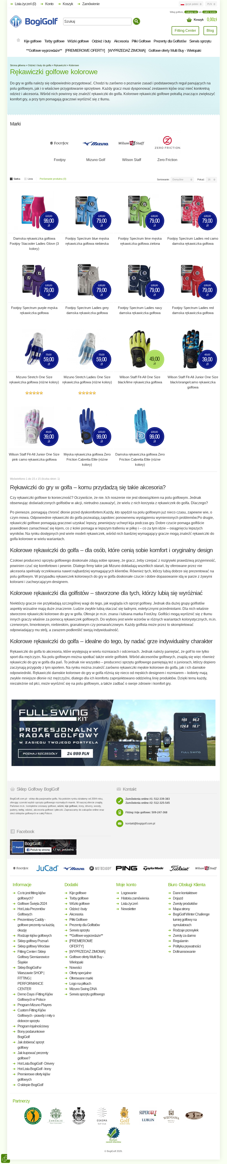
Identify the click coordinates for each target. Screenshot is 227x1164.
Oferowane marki (81, 978)
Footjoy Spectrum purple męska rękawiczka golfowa (34, 310)
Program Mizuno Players (34, 1005)
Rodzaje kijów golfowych (35, 935)
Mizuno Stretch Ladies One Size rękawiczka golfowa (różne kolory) (87, 379)
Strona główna (17, 65)
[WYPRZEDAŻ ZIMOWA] (126, 50)
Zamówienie (91, 4)
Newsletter (128, 909)
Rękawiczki (60, 65)
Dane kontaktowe (185, 893)
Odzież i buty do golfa (39, 65)
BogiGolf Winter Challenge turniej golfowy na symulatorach (191, 919)
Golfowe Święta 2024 (32, 903)
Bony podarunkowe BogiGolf (31, 1034)
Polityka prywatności (187, 946)
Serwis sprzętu (200, 41)
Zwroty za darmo (184, 935)
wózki (60, 806)
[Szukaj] (136, 21)
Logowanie (129, 893)
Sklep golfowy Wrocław (34, 946)
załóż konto (210, 12)
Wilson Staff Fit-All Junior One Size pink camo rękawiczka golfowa (34, 456)
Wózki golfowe (78, 41)
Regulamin (180, 941)
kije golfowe (71, 806)
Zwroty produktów (185, 903)
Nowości (75, 967)
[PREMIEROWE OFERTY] (85, 50)
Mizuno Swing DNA (83, 989)
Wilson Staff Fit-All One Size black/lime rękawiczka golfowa (140, 379)
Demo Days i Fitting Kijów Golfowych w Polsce (35, 996)
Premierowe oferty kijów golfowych (34, 1076)
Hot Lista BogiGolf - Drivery (36, 1063)
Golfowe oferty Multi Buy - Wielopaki (175, 50)
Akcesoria (121, 41)
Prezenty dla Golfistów (170, 41)
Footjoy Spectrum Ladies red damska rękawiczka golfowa (193, 310)
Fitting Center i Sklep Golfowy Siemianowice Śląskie (33, 957)
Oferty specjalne (80, 973)
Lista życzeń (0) (25, 4)
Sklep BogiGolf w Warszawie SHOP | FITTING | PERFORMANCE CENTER (31, 978)
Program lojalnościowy (33, 1026)
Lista (30, 178)
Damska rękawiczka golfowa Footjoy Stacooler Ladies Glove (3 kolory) (34, 244)
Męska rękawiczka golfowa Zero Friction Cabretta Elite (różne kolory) (87, 459)
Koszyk (68, 4)
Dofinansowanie (184, 951)
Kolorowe (74, 65)
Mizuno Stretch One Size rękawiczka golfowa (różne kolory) (34, 379)
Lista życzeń (129, 903)
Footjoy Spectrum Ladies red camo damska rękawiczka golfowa (192, 241)
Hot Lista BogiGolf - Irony (34, 1069)
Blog (210, 30)
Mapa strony (181, 909)
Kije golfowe (32, 41)
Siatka (17, 178)
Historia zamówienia (135, 898)
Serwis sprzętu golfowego (87, 994)
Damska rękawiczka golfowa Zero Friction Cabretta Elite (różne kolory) (140, 459)
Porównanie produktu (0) (53, 178)
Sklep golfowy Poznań (33, 941)
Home (18, 40)
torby (21, 809)
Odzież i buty (101, 41)
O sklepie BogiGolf (30, 1085)
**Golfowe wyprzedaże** (44, 50)
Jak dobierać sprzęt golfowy (31, 1044)
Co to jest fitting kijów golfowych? (31, 895)
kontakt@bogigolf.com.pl (140, 823)
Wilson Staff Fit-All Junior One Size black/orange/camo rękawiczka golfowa (193, 382)
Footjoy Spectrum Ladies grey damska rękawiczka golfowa (87, 310)
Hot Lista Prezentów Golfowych (31, 911)
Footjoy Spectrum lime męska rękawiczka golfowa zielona (140, 241)
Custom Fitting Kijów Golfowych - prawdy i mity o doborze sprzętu (36, 1015)
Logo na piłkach (80, 983)
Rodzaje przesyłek (185, 930)
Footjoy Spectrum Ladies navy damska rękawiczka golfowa (140, 310)
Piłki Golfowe (141, 41)
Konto (49, 4)
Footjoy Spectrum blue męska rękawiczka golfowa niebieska (87, 241)
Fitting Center (185, 30)
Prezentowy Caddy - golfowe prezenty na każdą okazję (36, 925)
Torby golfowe (54, 41)
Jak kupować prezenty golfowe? (33, 1055)
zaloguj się (191, 12)
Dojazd (178, 898)
